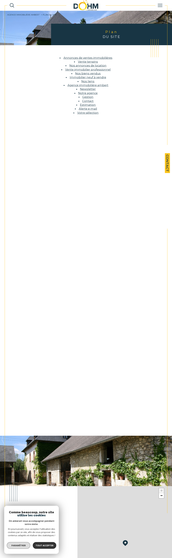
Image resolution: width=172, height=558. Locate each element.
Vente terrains (88, 61)
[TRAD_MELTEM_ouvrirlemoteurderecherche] (12, 5)
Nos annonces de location (87, 65)
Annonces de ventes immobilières (87, 57)
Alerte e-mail (88, 108)
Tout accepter (44, 545)
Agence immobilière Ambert (23, 15)
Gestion (87, 97)
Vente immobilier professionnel (88, 69)
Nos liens (87, 81)
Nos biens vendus (88, 73)
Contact (167, 163)
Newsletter (88, 89)
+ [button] (161, 490)
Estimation (88, 104)
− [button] (161, 495)
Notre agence (88, 93)
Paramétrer (18, 545)
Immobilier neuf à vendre (88, 77)
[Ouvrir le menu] (160, 5)
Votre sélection (88, 112)
